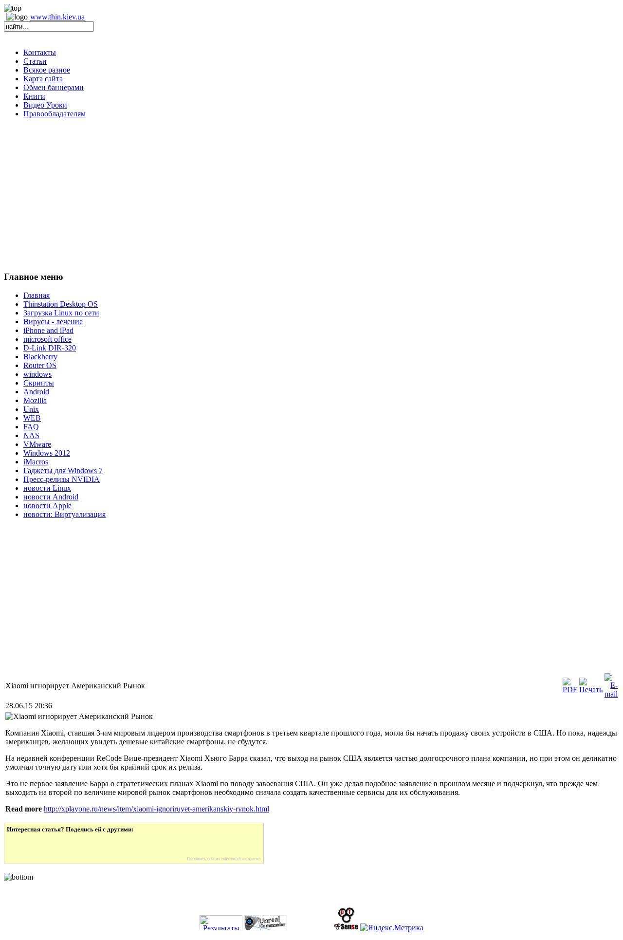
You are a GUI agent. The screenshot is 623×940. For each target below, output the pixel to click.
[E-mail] (611, 694)
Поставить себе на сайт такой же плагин (224, 859)
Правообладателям (54, 114)
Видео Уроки (45, 105)
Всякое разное (46, 70)
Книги (34, 96)
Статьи (35, 61)
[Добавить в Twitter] (21, 845)
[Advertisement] (311, 194)
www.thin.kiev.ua (57, 17)
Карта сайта (43, 78)
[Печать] (591, 689)
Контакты (39, 52)
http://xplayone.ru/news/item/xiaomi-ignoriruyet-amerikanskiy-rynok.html (156, 809)
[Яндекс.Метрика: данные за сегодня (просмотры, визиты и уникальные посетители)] (391, 927)
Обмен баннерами (53, 87)
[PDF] (570, 689)
